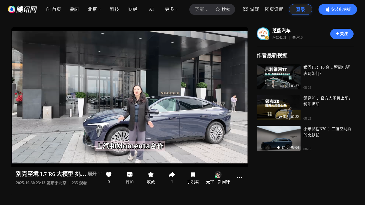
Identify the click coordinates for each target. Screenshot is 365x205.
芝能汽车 (281, 30)
